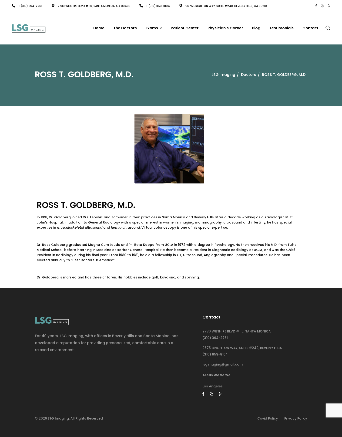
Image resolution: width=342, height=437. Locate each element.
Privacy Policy (295, 418)
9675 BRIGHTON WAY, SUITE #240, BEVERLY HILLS (242, 348)
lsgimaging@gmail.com (222, 364)
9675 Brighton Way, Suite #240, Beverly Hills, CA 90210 (226, 6)
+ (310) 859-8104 (158, 6)
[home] (52, 319)
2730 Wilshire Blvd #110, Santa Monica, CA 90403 (94, 6)
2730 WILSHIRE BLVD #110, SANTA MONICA (236, 331)
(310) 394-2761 (215, 337)
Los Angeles (212, 386)
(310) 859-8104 (215, 354)
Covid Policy (267, 418)
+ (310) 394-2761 (30, 6)
